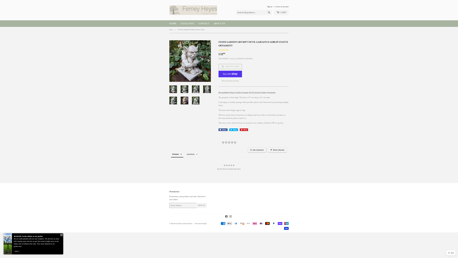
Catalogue (187, 23)
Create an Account (282, 7)
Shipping (232, 58)
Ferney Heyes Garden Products (183, 224)
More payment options (230, 80)
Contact (203, 23)
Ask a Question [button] (258, 150)
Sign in (269, 7)
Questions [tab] (191, 154)
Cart (283, 12)
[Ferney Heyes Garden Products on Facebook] (226, 217)
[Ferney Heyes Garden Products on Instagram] (230, 217)
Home (172, 23)
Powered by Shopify (201, 224)
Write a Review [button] (278, 150)
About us (219, 23)
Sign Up (201, 205)
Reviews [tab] (175, 154)
